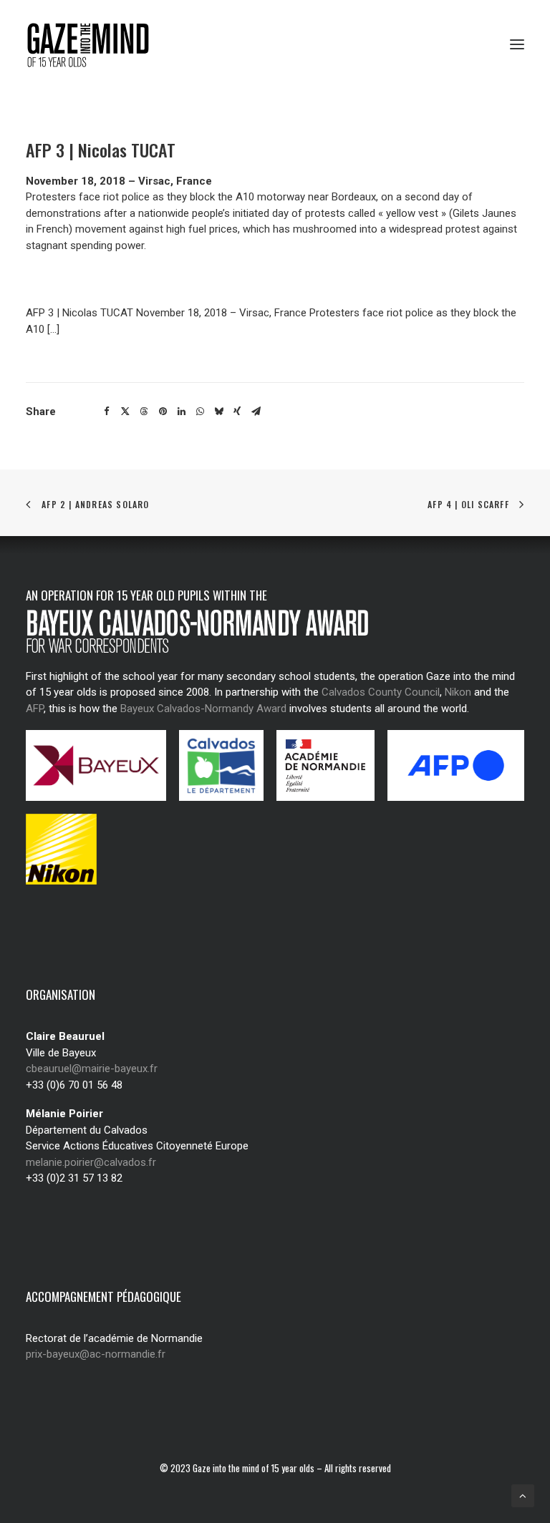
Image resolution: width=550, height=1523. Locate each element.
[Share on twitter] (125, 411)
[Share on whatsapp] (199, 411)
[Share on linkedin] (181, 411)
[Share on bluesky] (218, 411)
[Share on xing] (237, 411)
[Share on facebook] (106, 411)
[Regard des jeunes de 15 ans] (93, 44)
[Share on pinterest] (162, 411)
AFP (35, 708)
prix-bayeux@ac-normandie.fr (95, 1354)
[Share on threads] (144, 411)
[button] (517, 44)
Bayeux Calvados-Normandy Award (203, 708)
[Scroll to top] (522, 1495)
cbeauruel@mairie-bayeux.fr (92, 1068)
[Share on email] (255, 411)
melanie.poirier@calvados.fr (91, 1162)
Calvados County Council (381, 692)
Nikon (458, 692)
